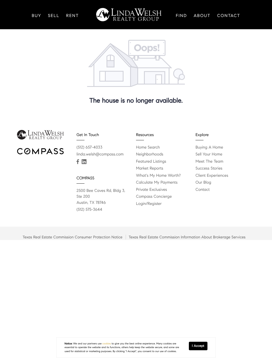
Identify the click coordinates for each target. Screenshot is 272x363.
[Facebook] (77, 161)
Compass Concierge (154, 196)
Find (181, 15)
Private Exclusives (151, 189)
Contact (228, 15)
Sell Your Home (209, 154)
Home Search (148, 147)
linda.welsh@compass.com (100, 154)
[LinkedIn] (84, 161)
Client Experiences (212, 175)
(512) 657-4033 (89, 147)
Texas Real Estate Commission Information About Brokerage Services (187, 237)
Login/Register (149, 203)
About (202, 15)
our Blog (203, 182)
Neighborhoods (149, 154)
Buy (36, 15)
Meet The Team (209, 161)
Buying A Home (209, 147)
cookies (106, 343)
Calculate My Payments (156, 182)
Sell (54, 15)
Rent (72, 15)
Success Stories (209, 168)
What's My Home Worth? (158, 175)
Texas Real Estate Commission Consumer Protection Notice (72, 237)
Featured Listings (151, 161)
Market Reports (149, 168)
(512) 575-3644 (89, 209)
